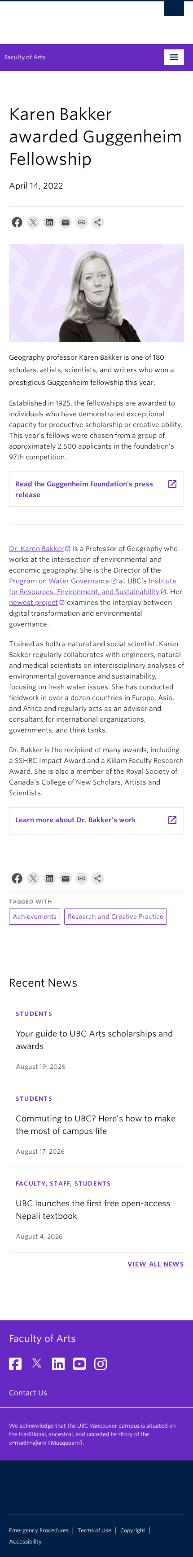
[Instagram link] (104, 1367)
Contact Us (28, 1393)
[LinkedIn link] (61, 1367)
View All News (155, 1264)
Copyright (132, 1530)
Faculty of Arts (24, 57)
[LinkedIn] (49, 224)
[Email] (65, 224)
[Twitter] (33, 224)
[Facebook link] (18, 1367)
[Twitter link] (40, 1367)
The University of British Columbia (70, 18)
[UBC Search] (174, 11)
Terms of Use (94, 1530)
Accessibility (25, 1542)
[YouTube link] (82, 1367)
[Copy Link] (82, 224)
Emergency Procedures (39, 1530)
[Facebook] (17, 224)
